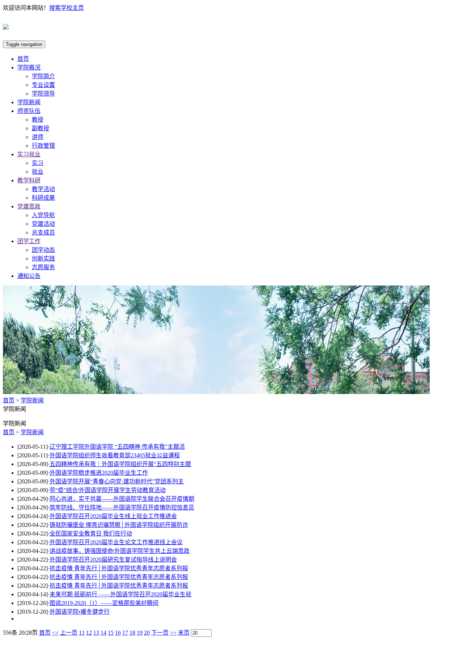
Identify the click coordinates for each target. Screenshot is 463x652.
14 (103, 633)
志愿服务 (43, 267)
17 (125, 633)
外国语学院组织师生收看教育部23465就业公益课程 (115, 455)
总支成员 (43, 232)
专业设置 (43, 85)
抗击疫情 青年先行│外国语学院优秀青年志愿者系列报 (119, 568)
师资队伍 (29, 111)
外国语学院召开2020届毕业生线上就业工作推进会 (113, 516)
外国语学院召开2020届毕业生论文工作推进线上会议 (116, 542)
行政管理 (43, 146)
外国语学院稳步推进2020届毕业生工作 (99, 473)
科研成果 (43, 198)
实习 (37, 163)
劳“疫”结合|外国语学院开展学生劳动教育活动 (108, 490)
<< (55, 633)
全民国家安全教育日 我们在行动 (91, 533)
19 (140, 633)
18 (132, 633)
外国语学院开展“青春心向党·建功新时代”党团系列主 (117, 481)
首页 (23, 59)
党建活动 (43, 224)
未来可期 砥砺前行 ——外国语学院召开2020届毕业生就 (120, 594)
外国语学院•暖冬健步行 (80, 612)
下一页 (160, 633)
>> (173, 633)
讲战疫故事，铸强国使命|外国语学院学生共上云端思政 (120, 551)
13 (96, 633)
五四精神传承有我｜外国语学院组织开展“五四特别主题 (120, 464)
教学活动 (43, 189)
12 (89, 633)
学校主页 (72, 8)
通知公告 (29, 276)
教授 (37, 120)
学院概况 (29, 67)
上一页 (68, 633)
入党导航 (43, 215)
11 (82, 633)
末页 (184, 633)
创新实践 (43, 258)
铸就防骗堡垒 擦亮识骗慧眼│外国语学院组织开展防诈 (119, 525)
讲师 (37, 137)
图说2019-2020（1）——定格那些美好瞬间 (104, 603)
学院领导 (43, 93)
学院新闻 (29, 102)
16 (118, 633)
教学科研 (29, 180)
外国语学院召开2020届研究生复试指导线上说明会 (113, 559)
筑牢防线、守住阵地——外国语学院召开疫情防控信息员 (122, 507)
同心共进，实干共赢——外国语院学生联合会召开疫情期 (122, 499)
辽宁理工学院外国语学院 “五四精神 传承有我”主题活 (117, 447)
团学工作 (29, 241)
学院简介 (43, 76)
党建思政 (29, 206)
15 (111, 633)
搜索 (55, 8)
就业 (37, 172)
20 (147, 633)
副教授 (40, 128)
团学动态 (43, 250)
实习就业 (29, 154)
